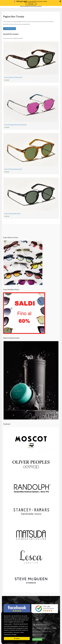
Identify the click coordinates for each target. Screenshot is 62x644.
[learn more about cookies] (17, 634)
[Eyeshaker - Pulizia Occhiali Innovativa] (31, 380)
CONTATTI (47, 628)
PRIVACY (38, 628)
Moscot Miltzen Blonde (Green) (13, 169)
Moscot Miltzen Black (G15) (12, 213)
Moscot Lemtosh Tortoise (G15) (13, 77)
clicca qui (16, 632)
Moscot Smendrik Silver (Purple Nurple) (15, 124)
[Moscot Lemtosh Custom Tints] (23, 262)
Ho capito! (17, 638)
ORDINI (54, 628)
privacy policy (8, 624)
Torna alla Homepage (9, 28)
